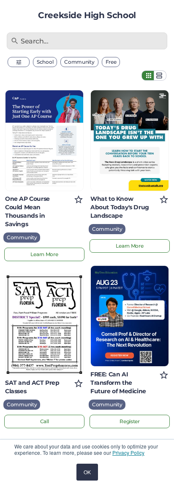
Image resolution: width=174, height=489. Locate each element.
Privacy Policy (128, 452)
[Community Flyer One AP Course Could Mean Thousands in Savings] (44, 140)
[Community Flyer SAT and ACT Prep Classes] (44, 324)
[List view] (160, 75)
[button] (19, 62)
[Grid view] (147, 75)
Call (44, 421)
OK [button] (87, 471)
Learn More (44, 254)
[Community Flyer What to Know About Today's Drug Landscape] (129, 140)
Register (130, 421)
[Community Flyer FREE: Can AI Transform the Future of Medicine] (129, 316)
